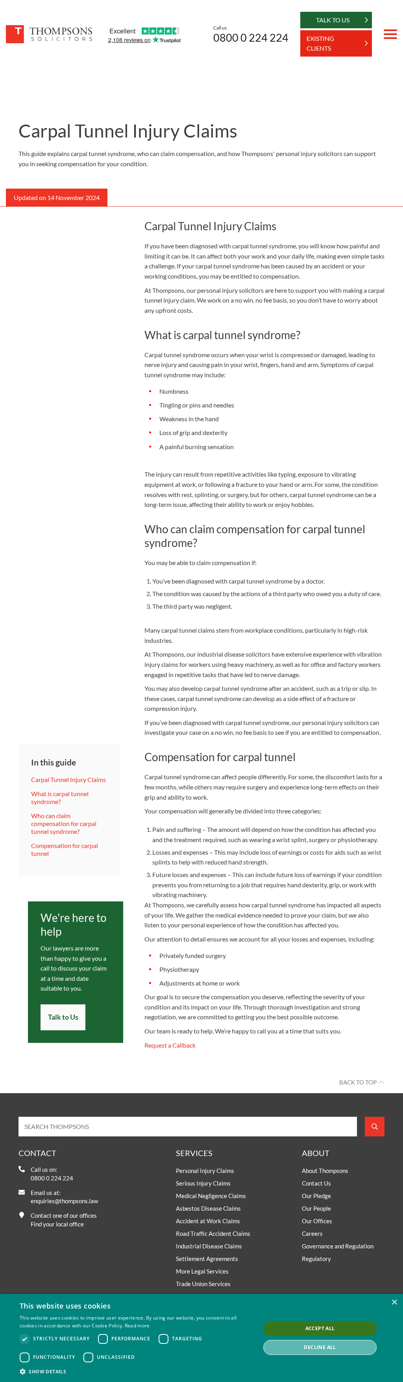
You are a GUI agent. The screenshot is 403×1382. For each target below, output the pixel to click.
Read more (137, 1325)
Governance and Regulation (337, 1246)
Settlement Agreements (207, 1258)
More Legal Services (202, 1271)
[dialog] (201, 1338)
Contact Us (316, 1183)
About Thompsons (325, 1170)
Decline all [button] (320, 1347)
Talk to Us (63, 1017)
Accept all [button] (320, 1328)
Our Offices (317, 1220)
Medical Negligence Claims (211, 1195)
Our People (316, 1208)
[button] (136, 1371)
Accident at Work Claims (208, 1220)
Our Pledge (316, 1195)
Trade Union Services (203, 1283)
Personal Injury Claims (205, 1170)
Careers (312, 1233)
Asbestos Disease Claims (208, 1208)
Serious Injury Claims (203, 1183)
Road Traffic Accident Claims (213, 1233)
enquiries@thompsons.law (64, 1200)
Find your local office (57, 1224)
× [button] (394, 1302)
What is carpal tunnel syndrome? (60, 797)
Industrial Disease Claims (209, 1246)
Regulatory (316, 1258)
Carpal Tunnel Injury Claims (69, 779)
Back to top (358, 1082)
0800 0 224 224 (250, 37)
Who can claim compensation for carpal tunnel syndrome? (63, 823)
